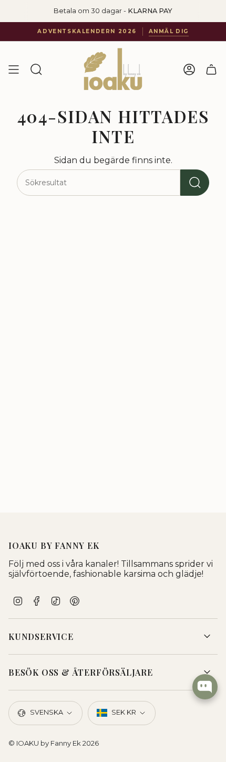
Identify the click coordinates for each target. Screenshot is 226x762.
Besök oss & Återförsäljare (80, 672)
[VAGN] (211, 69)
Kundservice (41, 636)
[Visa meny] (13, 69)
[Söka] (194, 182)
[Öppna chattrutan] (205, 686)
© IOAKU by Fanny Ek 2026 (53, 743)
